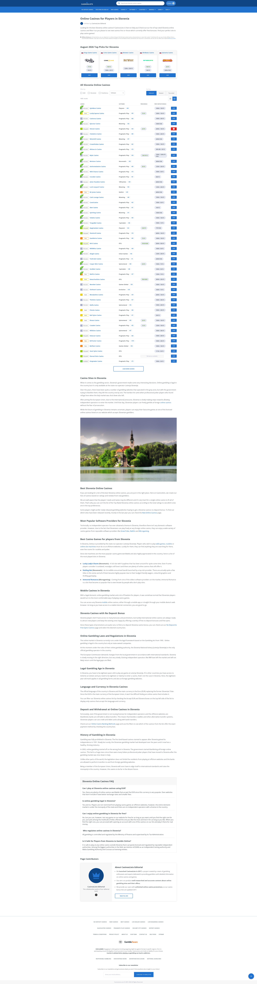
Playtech (122, 228)
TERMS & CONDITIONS (100, 934)
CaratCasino (94, 202)
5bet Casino (94, 207)
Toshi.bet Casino (95, 259)
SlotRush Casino (95, 290)
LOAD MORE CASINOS (128, 369)
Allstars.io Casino (96, 149)
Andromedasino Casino (98, 166)
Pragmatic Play (124, 113)
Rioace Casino (94, 320)
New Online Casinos (149, 513)
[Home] (87, 3)
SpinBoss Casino (95, 108)
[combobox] (117, 93)
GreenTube (125, 531)
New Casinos (114, 9)
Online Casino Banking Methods (103, 724)
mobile (104, 602)
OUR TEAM (133, 934)
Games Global (123, 284)
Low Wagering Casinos (155, 922)
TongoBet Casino (95, 223)
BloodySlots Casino (96, 295)
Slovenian (93, 93)
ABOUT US (125, 934)
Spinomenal (123, 264)
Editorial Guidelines (154, 959)
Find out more (172, 38)
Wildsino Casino (95, 331)
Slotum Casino (95, 129)
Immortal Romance (90, 580)
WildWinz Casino (95, 248)
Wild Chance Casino (96, 172)
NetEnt (121, 192)
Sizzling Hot (87, 570)
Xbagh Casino (94, 254)
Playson (121, 108)
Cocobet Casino (95, 177)
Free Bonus (104, 93)
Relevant (151, 93)
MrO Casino (94, 243)
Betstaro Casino (95, 161)
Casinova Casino (95, 119)
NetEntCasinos (154, 928)
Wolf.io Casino (95, 274)
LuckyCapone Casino (97, 113)
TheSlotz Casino (95, 300)
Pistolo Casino (95, 310)
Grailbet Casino (95, 269)
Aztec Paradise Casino (97, 182)
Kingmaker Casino (96, 361)
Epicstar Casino (95, 124)
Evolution (122, 290)
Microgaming (144, 531)
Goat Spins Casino (96, 351)
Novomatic (122, 161)
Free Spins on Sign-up (102, 9)
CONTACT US (143, 934)
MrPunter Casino (95, 341)
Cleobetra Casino (95, 134)
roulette (169, 544)
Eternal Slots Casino (97, 356)
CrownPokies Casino (97, 144)
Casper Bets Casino (96, 264)
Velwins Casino (95, 218)
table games (160, 544)
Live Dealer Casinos (138, 922)
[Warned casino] (174, 128)
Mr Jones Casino (95, 192)
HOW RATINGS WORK (120, 959)
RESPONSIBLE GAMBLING (103, 959)
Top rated (171, 93)
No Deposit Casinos (87, 9)
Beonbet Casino (95, 284)
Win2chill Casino (95, 139)
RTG (120, 243)
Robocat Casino (95, 336)
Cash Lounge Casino (97, 197)
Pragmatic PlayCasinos (122, 928)
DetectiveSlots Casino (97, 279)
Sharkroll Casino (95, 233)
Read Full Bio (124, 896)
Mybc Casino (94, 155)
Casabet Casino (95, 325)
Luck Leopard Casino (97, 187)
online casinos (165, 402)
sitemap (161, 934)
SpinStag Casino (95, 213)
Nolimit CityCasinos (139, 928)
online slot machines (88, 546)
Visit (174, 108)
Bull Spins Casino (95, 315)
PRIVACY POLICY (114, 934)
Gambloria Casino (96, 238)
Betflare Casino (95, 346)
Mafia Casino (94, 305)
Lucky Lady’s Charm (91, 564)
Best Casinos (125, 922)
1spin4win (122, 223)
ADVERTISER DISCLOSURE (136, 959)
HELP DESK (153, 934)
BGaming (122, 124)
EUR (84, 93)
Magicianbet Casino (96, 228)
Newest (161, 93)
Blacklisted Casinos (104, 928)
